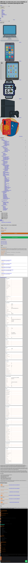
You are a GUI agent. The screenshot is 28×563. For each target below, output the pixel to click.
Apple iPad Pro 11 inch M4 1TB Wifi (5, 264)
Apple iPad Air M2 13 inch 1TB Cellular (5, 267)
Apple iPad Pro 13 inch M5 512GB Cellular (6, 270)
